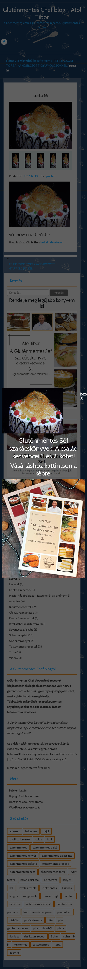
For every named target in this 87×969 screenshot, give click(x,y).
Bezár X (82, 394)
